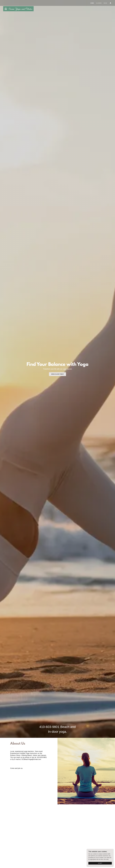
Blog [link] (105, 3)
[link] (18, 2)
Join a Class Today (57, 374)
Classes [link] (99, 3)
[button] (110, 3)
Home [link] (92, 3)
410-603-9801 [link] (49, 727)
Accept (100, 863)
